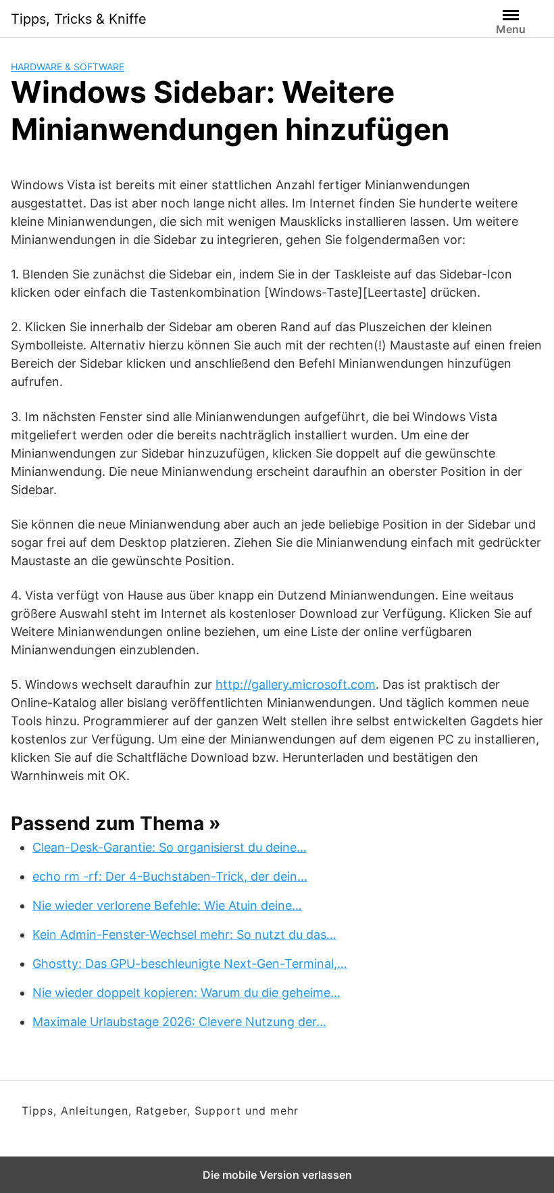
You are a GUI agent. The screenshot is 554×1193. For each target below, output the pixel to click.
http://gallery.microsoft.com (296, 684)
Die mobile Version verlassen (277, 1175)
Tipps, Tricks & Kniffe (79, 19)
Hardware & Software (67, 66)
